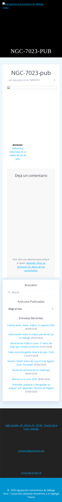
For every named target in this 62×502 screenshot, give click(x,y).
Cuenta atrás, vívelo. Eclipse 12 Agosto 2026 (31, 325)
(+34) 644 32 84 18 (31, 472)
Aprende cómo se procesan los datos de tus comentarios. (31, 266)
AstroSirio (17, 80)
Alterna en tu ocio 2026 (24, 379)
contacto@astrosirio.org (31, 450)
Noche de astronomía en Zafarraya (31, 370)
